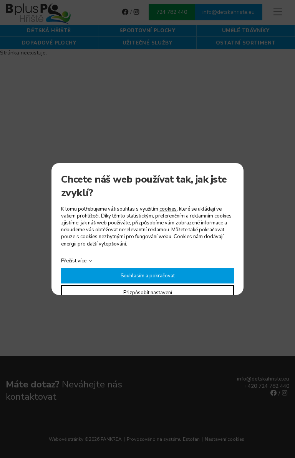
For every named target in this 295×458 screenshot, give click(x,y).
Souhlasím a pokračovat (148, 275)
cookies (168, 209)
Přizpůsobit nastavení (147, 292)
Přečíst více (73, 260)
